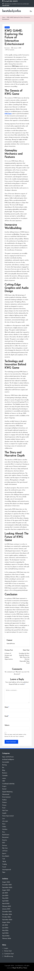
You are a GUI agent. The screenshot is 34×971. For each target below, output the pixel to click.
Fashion (4, 799)
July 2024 (5, 925)
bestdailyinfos (11, 11)
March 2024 (5, 935)
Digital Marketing (7, 791)
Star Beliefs (5, 856)
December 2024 (7, 911)
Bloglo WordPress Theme (19, 968)
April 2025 (5, 901)
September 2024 (7, 919)
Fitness (4, 805)
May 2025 (5, 898)
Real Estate (5, 834)
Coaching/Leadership (8, 783)
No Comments (10, 49)
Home (3, 17)
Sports (4, 853)
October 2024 (6, 917)
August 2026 (6, 882)
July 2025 (5, 893)
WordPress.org (8, 956)
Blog (3, 770)
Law (3, 818)
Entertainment (6, 797)
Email (7, 716)
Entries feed (7, 951)
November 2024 (7, 914)
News (3, 824)
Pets (3, 832)
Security (4, 840)
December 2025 (7, 884)
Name (7, 707)
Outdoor (4, 829)
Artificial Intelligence (8, 759)
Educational (5, 794)
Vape (3, 872)
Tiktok (4, 861)
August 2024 (6, 922)
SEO (3, 842)
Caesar (9, 640)
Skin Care (5, 848)
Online (4, 826)
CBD (3, 781)
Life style (5, 821)
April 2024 (5, 933)
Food (3, 807)
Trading (4, 864)
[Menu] (31, 11)
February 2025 (6, 906)
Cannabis (5, 775)
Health (4, 813)
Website (7, 725)
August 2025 (6, 890)
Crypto (4, 786)
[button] (11, 643)
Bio (3, 767)
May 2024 (5, 930)
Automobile (5, 762)
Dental (4, 789)
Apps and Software (8, 756)
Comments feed (9, 953)
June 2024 (5, 927)
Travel (4, 867)
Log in (6, 948)
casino (4, 778)
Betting (7, 27)
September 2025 (7, 887)
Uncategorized (6, 869)
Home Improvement (8, 816)
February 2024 (6, 938)
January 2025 (6, 909)
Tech (3, 858)
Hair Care (5, 810)
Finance (4, 802)
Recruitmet (5, 837)
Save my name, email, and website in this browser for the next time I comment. (15, 735)
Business (4, 773)
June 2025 (5, 895)
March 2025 (5, 903)
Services (4, 845)
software (4, 850)
